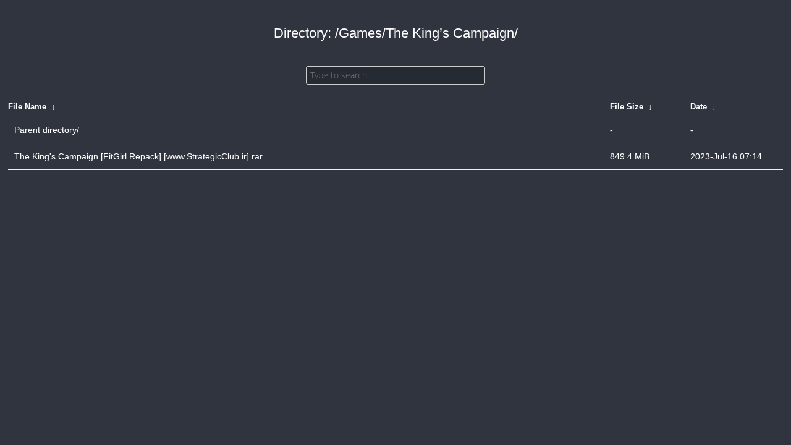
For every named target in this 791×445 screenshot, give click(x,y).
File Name (27, 106)
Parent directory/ (46, 130)
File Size (626, 106)
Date (698, 106)
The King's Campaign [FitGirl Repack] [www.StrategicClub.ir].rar (138, 156)
